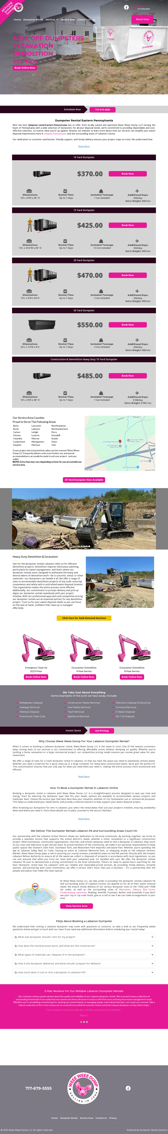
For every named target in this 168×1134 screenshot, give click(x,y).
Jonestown (81, 892)
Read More (84, 146)
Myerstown (124, 889)
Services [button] (51, 19)
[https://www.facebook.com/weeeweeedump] (127, 7)
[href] (120, 443)
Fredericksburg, (68, 892)
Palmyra (137, 889)
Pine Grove (149, 889)
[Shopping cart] (94, 19)
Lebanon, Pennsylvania (55, 133)
